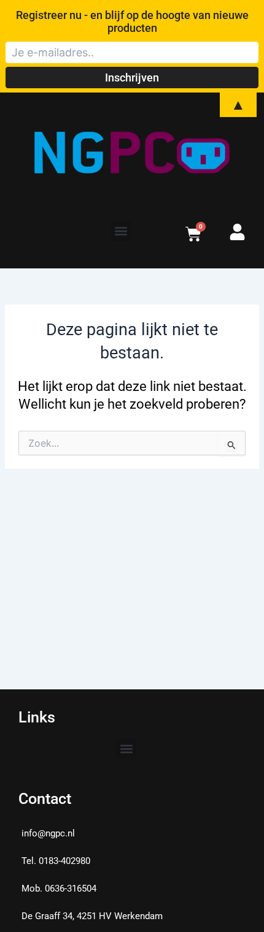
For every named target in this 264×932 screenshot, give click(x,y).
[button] (121, 231)
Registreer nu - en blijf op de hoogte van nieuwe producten (132, 21)
